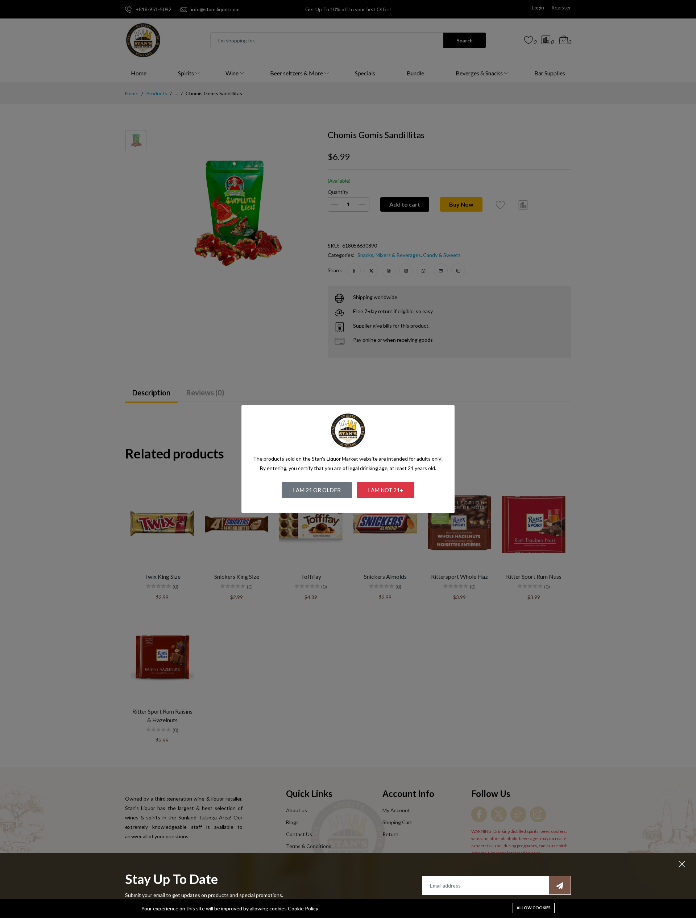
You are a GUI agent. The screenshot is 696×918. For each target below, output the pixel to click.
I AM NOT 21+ (385, 490)
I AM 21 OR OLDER (317, 490)
